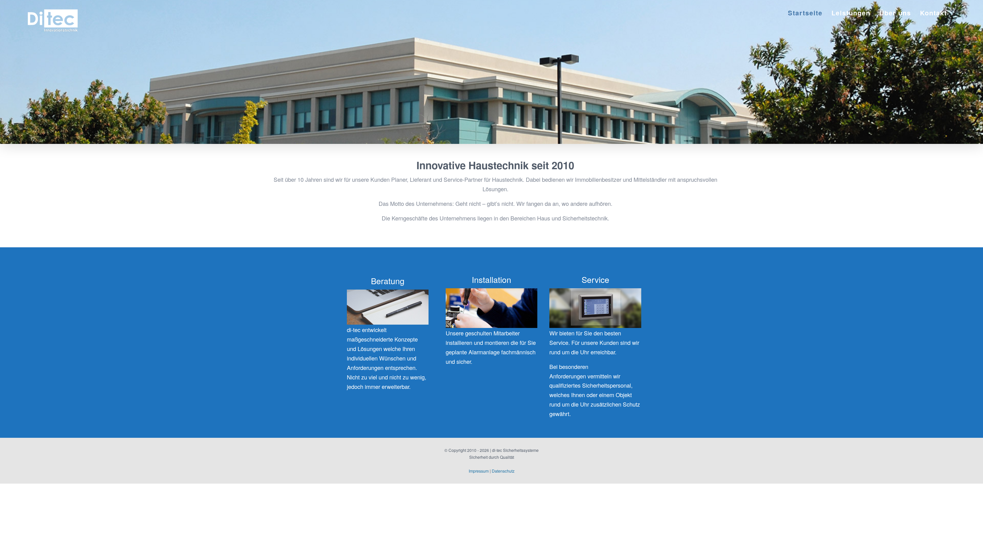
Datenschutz (503, 471)
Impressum (479, 471)
